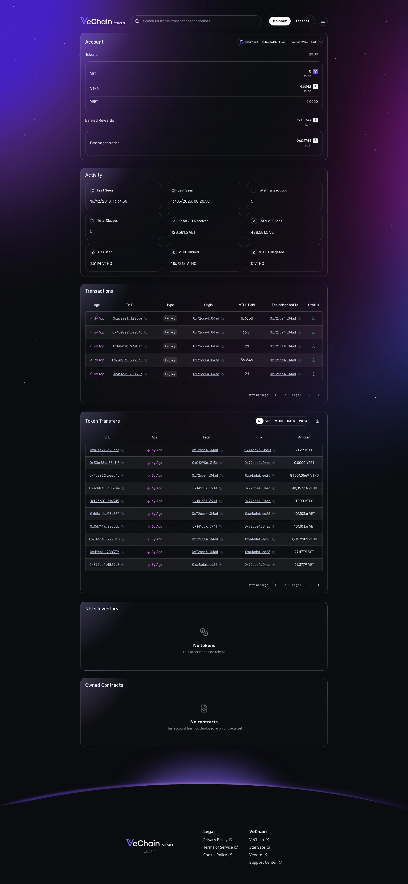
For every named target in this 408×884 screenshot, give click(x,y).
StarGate (257, 847)
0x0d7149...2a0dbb (104, 527)
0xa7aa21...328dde (127, 319)
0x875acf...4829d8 (104, 565)
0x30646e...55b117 (104, 463)
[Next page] (318, 395)
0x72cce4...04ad (206, 319)
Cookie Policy (215, 854)
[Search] (137, 21)
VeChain (256, 839)
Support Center (263, 862)
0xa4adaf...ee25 (257, 476)
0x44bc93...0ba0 (257, 450)
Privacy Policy (215, 839)
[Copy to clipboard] (319, 42)
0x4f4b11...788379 (127, 374)
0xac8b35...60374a (104, 488)
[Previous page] (309, 395)
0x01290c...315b (205, 463)
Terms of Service (218, 847)
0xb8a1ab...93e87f (127, 346)
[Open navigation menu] (323, 21)
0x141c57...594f (204, 488)
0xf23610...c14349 (104, 501)
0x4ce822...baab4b (127, 332)
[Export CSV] (317, 421)
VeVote (255, 854)
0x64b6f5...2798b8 (127, 360)
